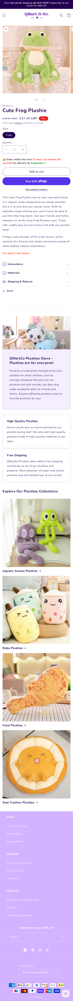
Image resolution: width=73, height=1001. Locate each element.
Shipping (19, 123)
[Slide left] (29, 99)
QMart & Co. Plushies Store (23, 900)
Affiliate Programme (19, 915)
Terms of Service (17, 826)
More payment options (36, 189)
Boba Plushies (13, 648)
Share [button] (9, 290)
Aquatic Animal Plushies (20, 571)
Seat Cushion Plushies (18, 802)
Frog (9, 135)
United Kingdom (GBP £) (35, 972)
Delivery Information (19, 863)
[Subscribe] (62, 937)
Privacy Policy (15, 841)
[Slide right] (44, 99)
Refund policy (15, 834)
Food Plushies (13, 725)
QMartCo (39, 997)
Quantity (7, 142)
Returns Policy (15, 870)
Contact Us (13, 878)
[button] (4, 15)
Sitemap (11, 907)
